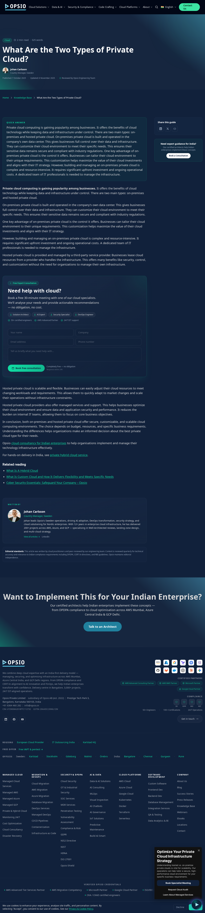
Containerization (40, 826)
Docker (122, 806)
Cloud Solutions (37, 7)
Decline (180, 907)
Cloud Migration (40, 783)
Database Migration (42, 802)
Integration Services (159, 808)
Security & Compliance (80, 7)
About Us (182, 781)
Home (6, 97)
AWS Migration (40, 789)
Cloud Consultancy (13, 829)
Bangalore (129, 756)
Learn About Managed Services (178, 895)
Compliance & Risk (71, 828)
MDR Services (68, 804)
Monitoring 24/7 (11, 817)
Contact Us (187, 7)
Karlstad (33, 756)
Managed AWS (10, 792)
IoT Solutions (97, 818)
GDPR (64, 834)
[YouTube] (22, 719)
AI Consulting (97, 787)
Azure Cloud (125, 787)
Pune (181, 756)
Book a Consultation (178, 155)
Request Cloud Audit (178, 889)
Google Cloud (126, 793)
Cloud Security (68, 781)
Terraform (124, 812)
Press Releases (185, 799)
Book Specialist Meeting (178, 883)
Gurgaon (165, 756)
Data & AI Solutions (100, 781)
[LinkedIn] (6, 719)
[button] (197, 905)
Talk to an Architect (103, 627)
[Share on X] (168, 129)
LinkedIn (45, 536)
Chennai (148, 756)
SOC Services (68, 798)
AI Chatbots (96, 806)
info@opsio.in (31, 705)
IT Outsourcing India (63, 742)
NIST (63, 846)
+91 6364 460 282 (12, 705)
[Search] (156, 7)
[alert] (178, 873)
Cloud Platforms (128, 7)
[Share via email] (175, 129)
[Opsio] (15, 7)
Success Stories (185, 793)
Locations (182, 824)
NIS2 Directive (68, 840)
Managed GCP (10, 804)
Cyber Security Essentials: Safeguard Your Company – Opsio (46, 482)
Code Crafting (106, 7)
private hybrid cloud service (68, 455)
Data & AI (57, 7)
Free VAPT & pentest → (31, 749)
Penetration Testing (71, 810)
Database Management (160, 802)
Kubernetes (125, 799)
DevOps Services (40, 808)
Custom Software (157, 783)
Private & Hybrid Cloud (15, 810)
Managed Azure (11, 798)
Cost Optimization (12, 823)
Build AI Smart (97, 835)
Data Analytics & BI (158, 820)
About (146, 7)
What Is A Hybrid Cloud (22, 470)
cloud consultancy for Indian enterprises (38, 443)
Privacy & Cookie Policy (81, 908)
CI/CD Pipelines (40, 820)
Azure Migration (40, 795)
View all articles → (32, 536)
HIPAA (64, 853)
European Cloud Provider (30, 742)
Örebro (104, 756)
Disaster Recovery (12, 835)
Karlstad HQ (89, 742)
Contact (181, 830)
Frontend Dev (155, 789)
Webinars (182, 812)
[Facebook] (14, 719)
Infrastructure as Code (44, 833)
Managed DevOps (41, 814)
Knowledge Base (23, 97)
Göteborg (71, 756)
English (167, 7)
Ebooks (181, 818)
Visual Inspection (99, 799)
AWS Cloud (125, 781)
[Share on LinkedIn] (161, 129)
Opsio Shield (67, 865)
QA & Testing (155, 814)
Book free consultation (28, 368)
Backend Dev (155, 795)
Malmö (88, 756)
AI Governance (98, 812)
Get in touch (188, 718)
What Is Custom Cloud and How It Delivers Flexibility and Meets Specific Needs (60, 476)
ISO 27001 (66, 859)
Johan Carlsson (18, 69)
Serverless (124, 818)
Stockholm (51, 756)
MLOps (93, 793)
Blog (179, 787)
